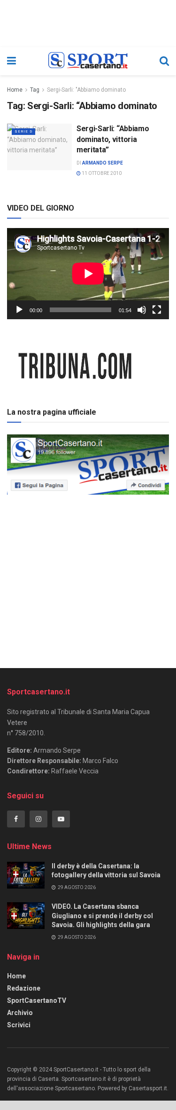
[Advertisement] (88, 578)
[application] (88, 273)
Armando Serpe (102, 162)
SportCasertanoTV (36, 1000)
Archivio (20, 1012)
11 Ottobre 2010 (101, 173)
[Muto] (141, 310)
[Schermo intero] (156, 310)
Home (15, 90)
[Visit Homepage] (87, 61)
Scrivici (19, 1025)
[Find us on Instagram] (38, 819)
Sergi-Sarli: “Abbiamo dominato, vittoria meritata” (113, 139)
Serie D (23, 131)
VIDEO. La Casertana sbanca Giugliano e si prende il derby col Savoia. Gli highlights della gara (102, 916)
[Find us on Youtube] (61, 819)
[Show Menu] (11, 61)
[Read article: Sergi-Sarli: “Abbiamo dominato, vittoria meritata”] (39, 147)
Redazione (23, 988)
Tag (34, 90)
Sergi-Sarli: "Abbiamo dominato (86, 90)
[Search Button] (164, 61)
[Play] (19, 310)
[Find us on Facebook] (16, 819)
